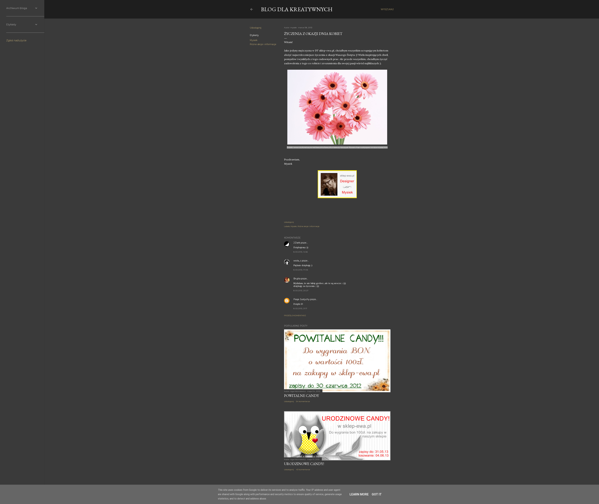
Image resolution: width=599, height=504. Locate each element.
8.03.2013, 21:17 (300, 308)
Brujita (296, 278)
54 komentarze (303, 401)
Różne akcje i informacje (263, 44)
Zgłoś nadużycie (16, 40)
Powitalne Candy (301, 395)
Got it (377, 494)
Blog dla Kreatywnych (297, 9)
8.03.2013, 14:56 (300, 252)
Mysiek (253, 40)
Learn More (359, 494)
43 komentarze (303, 469)
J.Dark (296, 242)
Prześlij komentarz (295, 315)
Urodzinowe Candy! (304, 463)
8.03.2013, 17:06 (300, 270)
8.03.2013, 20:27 (300, 290)
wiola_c (297, 260)
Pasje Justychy (301, 299)
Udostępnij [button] (255, 27)
